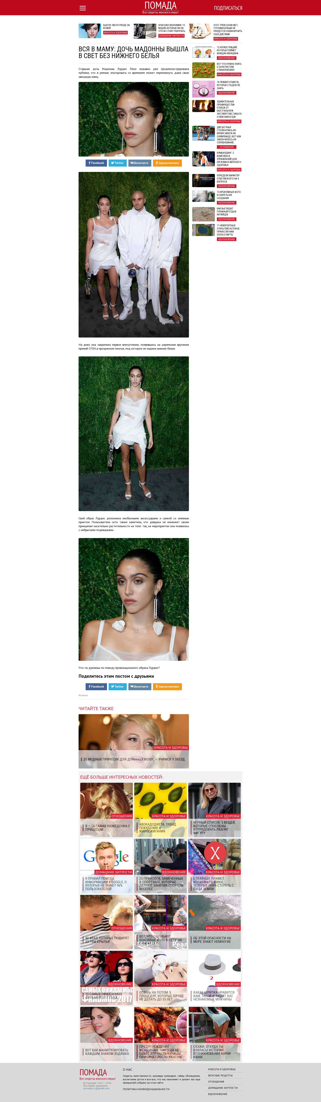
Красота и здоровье (222, 1069)
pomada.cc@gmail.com (96, 1088)
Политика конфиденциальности (146, 1089)
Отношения (216, 1081)
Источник (83, 695)
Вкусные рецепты (220, 1075)
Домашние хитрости (223, 1087)
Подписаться (228, 7)
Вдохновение (217, 1094)
